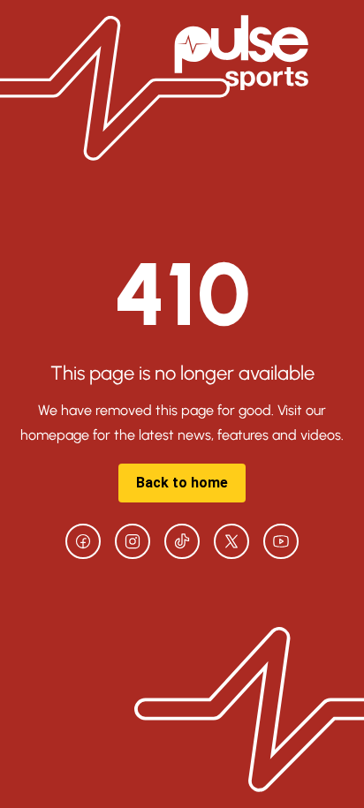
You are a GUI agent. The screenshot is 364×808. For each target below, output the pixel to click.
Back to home (182, 482)
